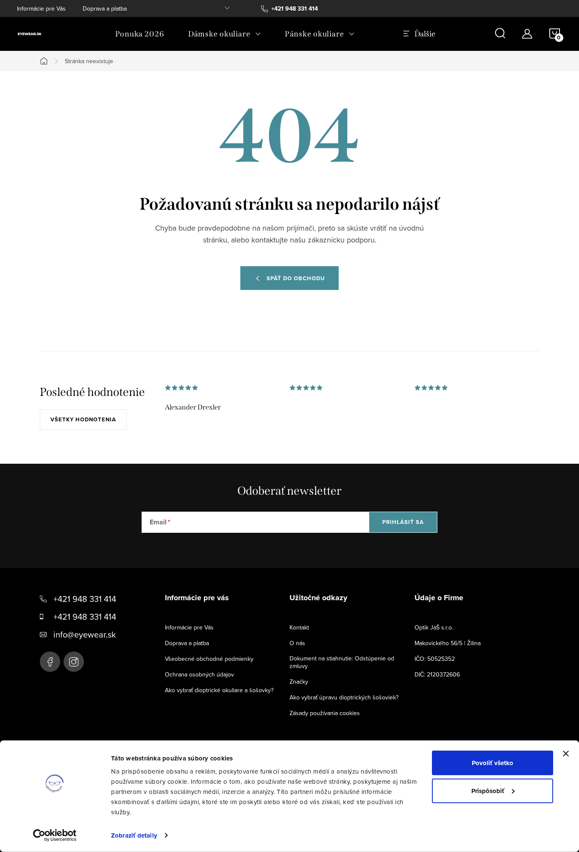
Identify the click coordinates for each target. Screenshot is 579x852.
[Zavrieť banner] (566, 754)
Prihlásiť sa (403, 522)
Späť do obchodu (296, 278)
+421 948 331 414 (84, 599)
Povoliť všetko (492, 763)
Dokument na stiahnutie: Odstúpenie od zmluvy (342, 662)
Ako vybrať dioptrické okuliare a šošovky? (219, 690)
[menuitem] (139, 34)
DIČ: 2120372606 (437, 674)
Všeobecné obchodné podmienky (209, 658)
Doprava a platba (105, 8)
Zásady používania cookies (325, 713)
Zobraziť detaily (134, 835)
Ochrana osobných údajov (199, 674)
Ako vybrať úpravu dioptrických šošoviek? (344, 697)
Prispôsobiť (487, 790)
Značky (299, 681)
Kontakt (299, 627)
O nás (297, 643)
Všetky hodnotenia (83, 419)
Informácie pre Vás (41, 8)
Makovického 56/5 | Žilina (448, 643)
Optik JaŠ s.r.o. (434, 627)
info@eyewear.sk (84, 634)
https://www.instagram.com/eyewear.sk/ (74, 662)
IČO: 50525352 (435, 659)
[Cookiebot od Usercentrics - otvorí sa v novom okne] (55, 835)
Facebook (50, 662)
